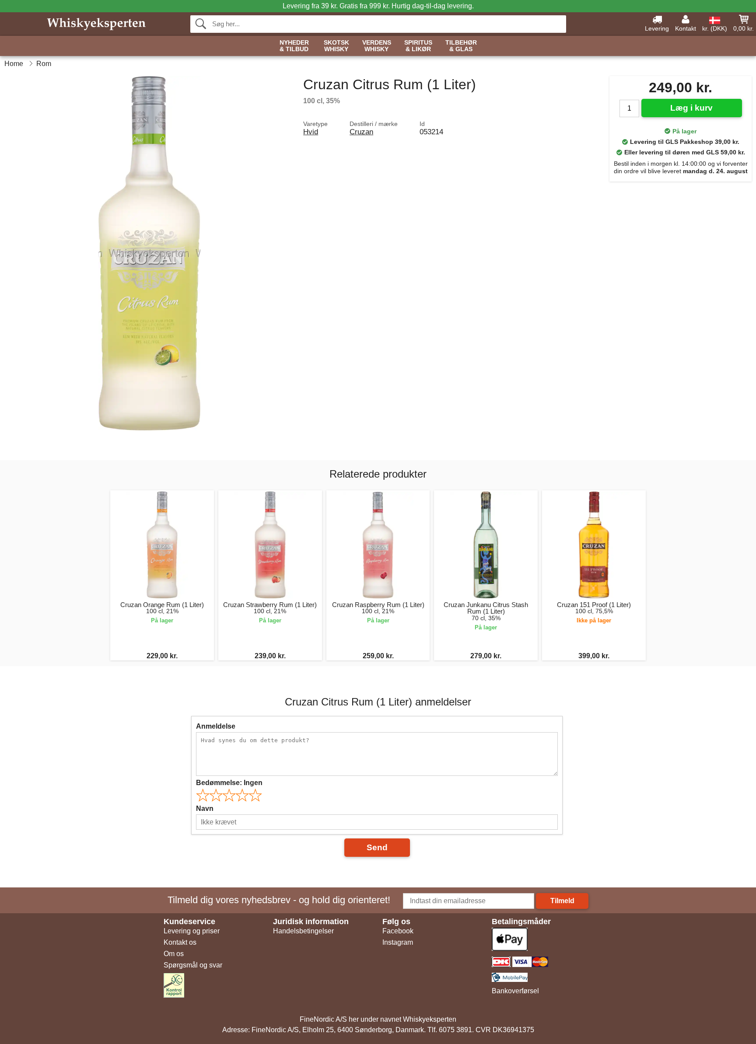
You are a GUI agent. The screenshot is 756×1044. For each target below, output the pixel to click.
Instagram (397, 942)
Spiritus (418, 46)
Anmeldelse (215, 726)
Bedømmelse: (229, 782)
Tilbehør (461, 46)
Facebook (397, 931)
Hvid (310, 131)
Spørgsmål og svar (193, 965)
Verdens (376, 46)
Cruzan (361, 131)
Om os (174, 953)
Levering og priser (192, 931)
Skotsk (336, 46)
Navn (205, 808)
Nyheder (294, 46)
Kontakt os (180, 942)
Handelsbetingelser (303, 931)
